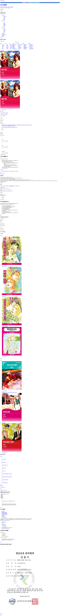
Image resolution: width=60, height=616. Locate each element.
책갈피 (19, 46)
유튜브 (3, 522)
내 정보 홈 (25, 44)
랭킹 (4, 26)
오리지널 (5, 16)
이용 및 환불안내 (2, 154)
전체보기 (1, 37)
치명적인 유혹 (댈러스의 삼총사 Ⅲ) (7, 476)
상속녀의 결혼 (4, 459)
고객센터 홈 (31, 44)
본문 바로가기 (2, 0)
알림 (1, 123)
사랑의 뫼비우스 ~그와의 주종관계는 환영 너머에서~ (9, 392)
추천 (4, 22)
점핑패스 (3, 36)
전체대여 (1, 132)
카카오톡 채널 (4, 525)
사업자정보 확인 (30, 518)
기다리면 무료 (4, 34)
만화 (5, 43)
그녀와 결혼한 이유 (5, 482)
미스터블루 (3, 4)
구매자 (3, 197)
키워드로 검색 (14, 48)
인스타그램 (3, 524)
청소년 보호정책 (4, 513)
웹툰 (2, 14)
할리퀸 (3, 109)
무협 (4, 30)
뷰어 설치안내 (31, 48)
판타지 (5, 29)
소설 (2, 27)
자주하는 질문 (31, 46)
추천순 (3, 199)
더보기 (1, 235)
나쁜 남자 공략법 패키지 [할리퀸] (7, 473)
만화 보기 (5, 490)
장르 (4, 18)
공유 (3, 123)
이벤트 (3, 33)
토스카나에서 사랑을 (5, 479)
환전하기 (3, 173)
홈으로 (5, 39)
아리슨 (3, 112)
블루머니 (25, 45)
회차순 (1, 135)
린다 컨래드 (6, 112)
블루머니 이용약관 (4, 514)
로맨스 (11, 47)
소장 (2, 129)
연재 (4, 15)
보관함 (19, 45)
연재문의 (3, 516)
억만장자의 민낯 (4, 356)
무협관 (5, 24)
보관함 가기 (2, 490)
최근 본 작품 (20, 44)
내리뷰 (19, 48)
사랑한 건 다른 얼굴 (5, 326)
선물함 (3, 35)
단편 (4, 17)
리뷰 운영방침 (2, 187)
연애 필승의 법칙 (4, 452)
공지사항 (30, 45)
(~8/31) (9, 127)
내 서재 (18, 43)
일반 (4, 32)
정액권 (25, 46)
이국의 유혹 (3, 422)
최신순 (3, 135)
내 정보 (23, 43)
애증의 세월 (3, 462)
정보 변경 (25, 48)
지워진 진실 (3, 296)
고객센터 (29, 43)
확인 (1, 172)
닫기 (1, 173)
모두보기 (1, 182)
